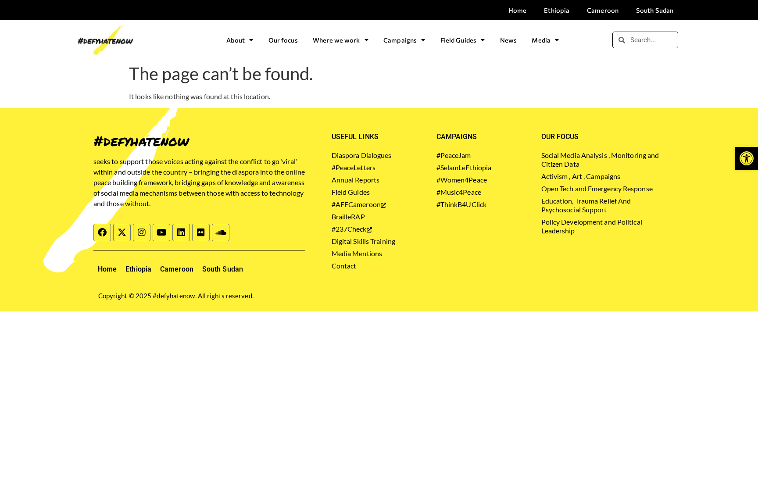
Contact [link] (344, 265)
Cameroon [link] (603, 10)
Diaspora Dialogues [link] (362, 155)
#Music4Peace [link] (458, 192)
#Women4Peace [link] (461, 179)
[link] (746, 158)
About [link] (235, 40)
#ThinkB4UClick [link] (461, 204)
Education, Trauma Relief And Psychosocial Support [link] (586, 205)
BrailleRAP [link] (348, 216)
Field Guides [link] (458, 40)
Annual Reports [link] (355, 179)
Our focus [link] (283, 40)
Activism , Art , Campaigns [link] (581, 176)
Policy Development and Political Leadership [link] (591, 226)
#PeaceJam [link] (453, 155)
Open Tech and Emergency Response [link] (597, 188)
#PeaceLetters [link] (353, 167)
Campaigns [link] (400, 40)
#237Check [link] (349, 229)
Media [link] (541, 40)
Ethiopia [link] (556, 10)
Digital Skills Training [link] (363, 241)
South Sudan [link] (654, 10)
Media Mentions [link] (357, 253)
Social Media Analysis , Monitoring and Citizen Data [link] (600, 159)
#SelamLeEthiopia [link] (464, 167)
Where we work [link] (336, 40)
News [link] (508, 40)
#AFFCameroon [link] (356, 204)
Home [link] (517, 10)
